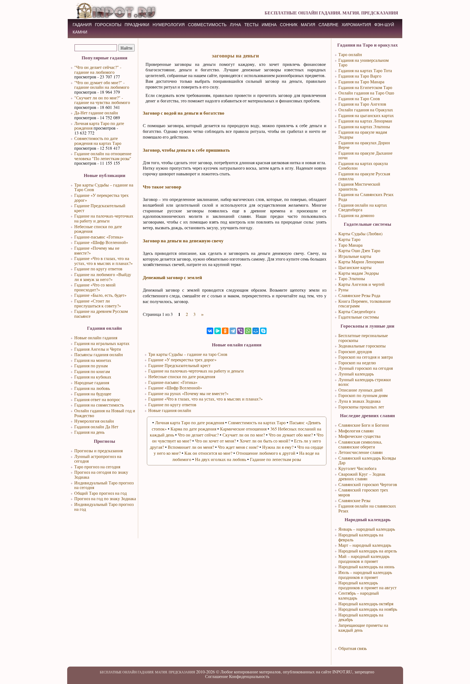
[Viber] (240, 331)
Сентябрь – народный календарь (358, 595)
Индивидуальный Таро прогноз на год (104, 506)
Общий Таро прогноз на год (100, 493)
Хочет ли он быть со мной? (265, 441)
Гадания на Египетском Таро (365, 87)
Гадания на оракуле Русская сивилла (364, 176)
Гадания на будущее (92, 393)
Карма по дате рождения (193, 429)
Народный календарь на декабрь (360, 617)
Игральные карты (354, 256)
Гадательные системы (358, 317)
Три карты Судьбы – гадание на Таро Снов (103, 187)
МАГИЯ (308, 24)
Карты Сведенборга (356, 311)
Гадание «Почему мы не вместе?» (96, 250)
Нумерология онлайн (94, 421)
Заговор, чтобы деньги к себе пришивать (186, 149)
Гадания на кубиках (92, 377)
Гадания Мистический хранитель (359, 186)
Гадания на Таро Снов (359, 98)
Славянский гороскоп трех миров (363, 492)
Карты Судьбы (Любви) (360, 233)
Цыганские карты (355, 267)
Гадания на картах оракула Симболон (363, 165)
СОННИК (289, 24)
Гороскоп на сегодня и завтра (365, 357)
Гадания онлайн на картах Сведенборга (362, 207)
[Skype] (263, 331)
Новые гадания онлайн (169, 410)
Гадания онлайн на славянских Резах (367, 508)
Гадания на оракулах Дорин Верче (364, 145)
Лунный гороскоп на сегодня (365, 368)
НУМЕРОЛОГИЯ (169, 24)
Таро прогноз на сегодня (97, 466)
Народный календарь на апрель (367, 551)
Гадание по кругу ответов (98, 268)
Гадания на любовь (92, 388)
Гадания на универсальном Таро (363, 62)
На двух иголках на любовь (220, 459)
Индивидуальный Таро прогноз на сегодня (104, 485)
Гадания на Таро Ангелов (362, 104)
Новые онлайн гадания (95, 337)
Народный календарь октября (365, 603)
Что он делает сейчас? (198, 435)
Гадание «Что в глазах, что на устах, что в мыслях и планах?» (103, 260)
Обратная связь (352, 648)
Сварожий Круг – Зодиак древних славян (361, 476)
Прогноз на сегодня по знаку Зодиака (101, 474)
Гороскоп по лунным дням (363, 395)
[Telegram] (233, 331)
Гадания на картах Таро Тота (365, 70)
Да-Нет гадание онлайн (96, 112)
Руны (343, 289)
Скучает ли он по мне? (243, 435)
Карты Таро (349, 239)
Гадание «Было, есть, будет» (100, 295)
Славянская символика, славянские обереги (360, 444)
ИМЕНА (269, 24)
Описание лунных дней (360, 390)
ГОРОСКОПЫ (108, 24)
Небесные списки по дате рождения (98, 229)
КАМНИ (80, 32)
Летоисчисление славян (360, 452)
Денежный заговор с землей (172, 277)
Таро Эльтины (351, 278)
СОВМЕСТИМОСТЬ (207, 24)
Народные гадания (91, 382)
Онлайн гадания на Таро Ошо (366, 93)
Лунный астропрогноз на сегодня (97, 458)
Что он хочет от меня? (215, 441)
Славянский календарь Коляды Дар (367, 460)
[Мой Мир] (255, 331)
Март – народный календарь (364, 545)
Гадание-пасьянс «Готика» (98, 237)
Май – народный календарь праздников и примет (363, 558)
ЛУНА (235, 24)
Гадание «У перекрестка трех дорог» (101, 197)
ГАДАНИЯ (82, 24)
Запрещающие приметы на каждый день (363, 627)
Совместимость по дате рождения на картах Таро (97, 140)
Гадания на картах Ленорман (365, 121)
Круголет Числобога (357, 468)
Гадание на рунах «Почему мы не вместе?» (188, 393)
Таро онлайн (350, 54)
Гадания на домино (356, 215)
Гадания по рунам (91, 365)
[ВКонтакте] (210, 331)
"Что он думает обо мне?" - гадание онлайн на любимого (101, 85)
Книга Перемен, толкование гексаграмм (364, 303)
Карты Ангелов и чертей (361, 284)
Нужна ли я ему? (277, 447)
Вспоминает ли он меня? (191, 447)
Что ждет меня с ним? (238, 447)
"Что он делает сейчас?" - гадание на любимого (97, 69)
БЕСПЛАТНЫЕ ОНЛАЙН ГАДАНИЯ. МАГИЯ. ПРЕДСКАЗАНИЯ (331, 13)
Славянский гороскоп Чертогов (367, 484)
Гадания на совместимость (99, 405)
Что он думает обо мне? (291, 435)
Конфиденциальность (249, 676)
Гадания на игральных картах (101, 343)
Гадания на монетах (92, 360)
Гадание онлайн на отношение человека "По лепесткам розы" (102, 156)
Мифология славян (356, 430)
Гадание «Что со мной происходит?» (95, 287)
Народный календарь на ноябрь (367, 609)
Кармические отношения (243, 429)
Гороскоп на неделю (357, 362)
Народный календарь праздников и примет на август (367, 585)
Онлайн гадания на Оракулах (365, 109)
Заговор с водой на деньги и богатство (183, 112)
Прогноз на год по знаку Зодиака (105, 498)
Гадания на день (89, 432)
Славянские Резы (354, 500)
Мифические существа (359, 436)
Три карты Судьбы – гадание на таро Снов (187, 354)
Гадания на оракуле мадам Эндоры (362, 134)
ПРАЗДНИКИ (137, 24)
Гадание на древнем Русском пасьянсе (101, 313)
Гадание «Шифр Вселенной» (101, 242)
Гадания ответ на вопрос (97, 399)
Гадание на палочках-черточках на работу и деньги (103, 218)
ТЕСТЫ (251, 24)
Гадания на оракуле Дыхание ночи (365, 155)
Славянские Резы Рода (359, 295)
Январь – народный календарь (366, 529)
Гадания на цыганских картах (366, 115)
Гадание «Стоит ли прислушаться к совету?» (97, 303)
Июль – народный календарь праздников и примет (365, 574)
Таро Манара (350, 245)
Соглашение (216, 676)
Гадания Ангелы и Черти (97, 349)
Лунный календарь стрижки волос (364, 382)
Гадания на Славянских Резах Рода (366, 196)
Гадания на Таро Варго (359, 76)
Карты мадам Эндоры (358, 273)
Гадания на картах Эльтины (364, 126)
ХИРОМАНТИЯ (356, 24)
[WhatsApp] (248, 331)
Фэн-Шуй (384, 24)
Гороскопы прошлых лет (361, 407)
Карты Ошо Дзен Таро (359, 250)
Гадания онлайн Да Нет (96, 426)
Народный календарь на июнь (366, 566)
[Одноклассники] (225, 331)
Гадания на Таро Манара (361, 81)
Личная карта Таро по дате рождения (99, 125)
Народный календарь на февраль (360, 537)
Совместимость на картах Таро (257, 422)
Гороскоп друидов (355, 351)
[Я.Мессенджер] (217, 331)
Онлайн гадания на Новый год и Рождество (104, 413)
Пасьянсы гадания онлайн (98, 354)
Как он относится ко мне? (208, 453)
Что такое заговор (162, 186)
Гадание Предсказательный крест (99, 208)
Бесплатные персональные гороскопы (363, 337)
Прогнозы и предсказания (98, 450)
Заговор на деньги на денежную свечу (183, 240)
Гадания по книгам (92, 371)
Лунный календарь (356, 374)
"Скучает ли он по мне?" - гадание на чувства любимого (102, 100)
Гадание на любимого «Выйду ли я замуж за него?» (102, 276)
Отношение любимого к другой (265, 453)
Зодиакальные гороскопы (362, 346)
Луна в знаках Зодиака (359, 401)
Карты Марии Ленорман (361, 261)
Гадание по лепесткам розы (275, 459)
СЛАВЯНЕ (328, 24)
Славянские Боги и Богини (363, 425)
